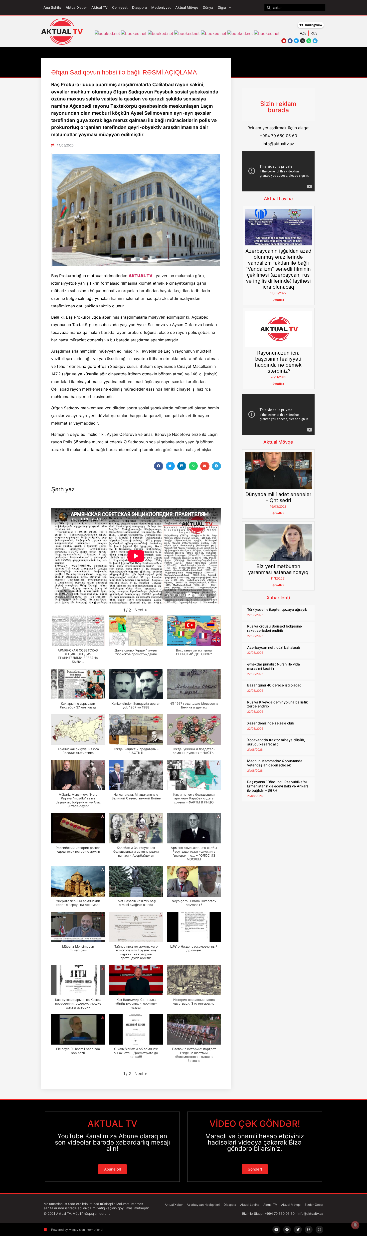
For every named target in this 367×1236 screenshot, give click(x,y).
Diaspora (139, 7)
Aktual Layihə (278, 198)
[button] (158, 466)
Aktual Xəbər (76, 7)
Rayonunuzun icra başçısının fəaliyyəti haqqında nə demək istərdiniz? (278, 362)
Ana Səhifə (52, 7)
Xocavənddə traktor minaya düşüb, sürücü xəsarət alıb (276, 742)
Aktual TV (99, 7)
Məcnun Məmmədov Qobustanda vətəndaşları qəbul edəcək (274, 763)
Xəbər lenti (278, 597)
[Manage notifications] (355, 1225)
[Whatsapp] (308, 40)
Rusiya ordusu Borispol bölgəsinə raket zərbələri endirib (274, 628)
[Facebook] (290, 40)
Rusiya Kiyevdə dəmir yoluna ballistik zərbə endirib (277, 704)
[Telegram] (315, 40)
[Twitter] (296, 40)
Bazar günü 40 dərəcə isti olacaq (274, 685)
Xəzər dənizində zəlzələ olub (270, 723)
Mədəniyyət (161, 7)
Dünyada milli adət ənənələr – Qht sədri (278, 497)
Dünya (208, 7)
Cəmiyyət (120, 7)
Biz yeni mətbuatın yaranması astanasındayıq (278, 569)
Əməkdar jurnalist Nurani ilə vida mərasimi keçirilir (273, 666)
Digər (222, 7)
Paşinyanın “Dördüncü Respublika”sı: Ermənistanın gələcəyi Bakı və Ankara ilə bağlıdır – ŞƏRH (278, 786)
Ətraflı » (278, 300)
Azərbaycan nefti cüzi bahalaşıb (273, 647)
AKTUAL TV (141, 275)
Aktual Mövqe (186, 7)
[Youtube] (283, 40)
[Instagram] (302, 40)
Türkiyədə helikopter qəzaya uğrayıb (277, 609)
